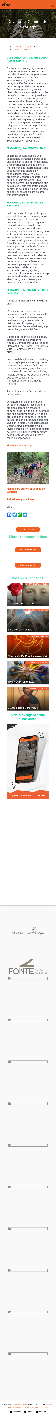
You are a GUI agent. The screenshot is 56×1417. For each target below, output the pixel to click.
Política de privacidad (31, 1407)
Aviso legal (49, 1404)
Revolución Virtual (20, 1404)
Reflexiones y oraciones (20, 499)
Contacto (44, 1407)
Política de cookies (15, 1407)
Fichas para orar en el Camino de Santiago (26, 490)
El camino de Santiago (19, 445)
